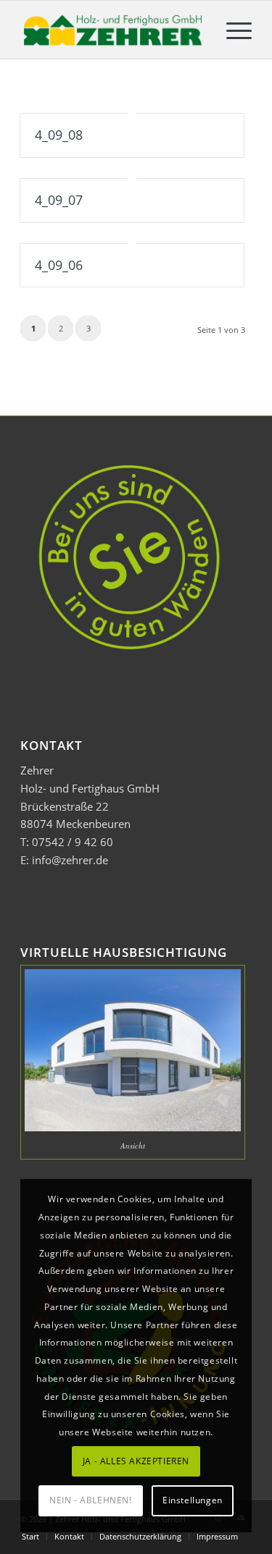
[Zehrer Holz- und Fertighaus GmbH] (112, 30)
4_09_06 (59, 265)
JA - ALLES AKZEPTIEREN (136, 1461)
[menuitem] (232, 30)
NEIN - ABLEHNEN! (90, 1500)
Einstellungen (192, 1500)
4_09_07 (59, 199)
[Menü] (232, 30)
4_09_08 (59, 134)
